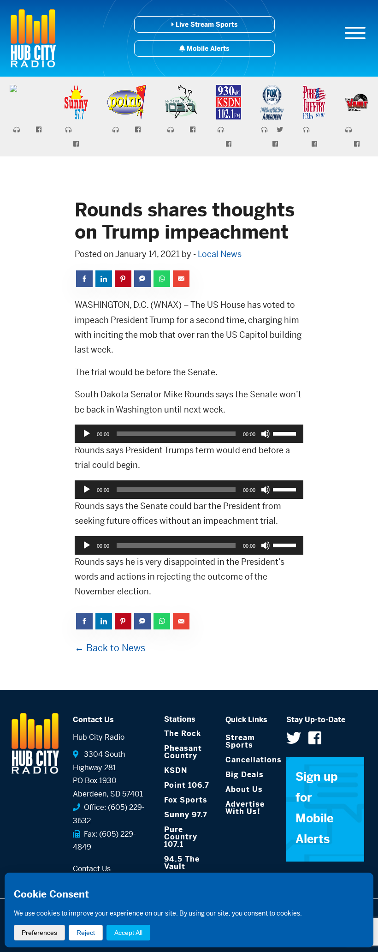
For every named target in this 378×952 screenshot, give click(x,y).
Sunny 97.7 (185, 815)
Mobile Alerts (207, 48)
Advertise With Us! (245, 807)
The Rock (182, 733)
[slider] (286, 433)
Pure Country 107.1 (180, 837)
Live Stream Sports (205, 24)
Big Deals (244, 774)
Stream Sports (240, 741)
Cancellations (249, 760)
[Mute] (265, 433)
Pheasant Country (183, 751)
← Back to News (110, 648)
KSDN (175, 770)
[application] (189, 434)
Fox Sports (185, 800)
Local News (220, 254)
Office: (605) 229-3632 (109, 814)
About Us (244, 789)
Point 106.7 (186, 785)
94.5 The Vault (182, 862)
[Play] (86, 433)
